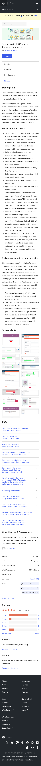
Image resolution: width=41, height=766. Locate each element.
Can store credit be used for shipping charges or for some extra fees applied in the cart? (13, 522)
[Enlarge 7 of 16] (17, 400)
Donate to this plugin (10, 668)
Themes (25, 685)
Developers (6, 706)
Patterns (25, 692)
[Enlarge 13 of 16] (36, 381)
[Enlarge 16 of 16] (36, 411)
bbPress (6, 724)
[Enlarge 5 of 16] (17, 373)
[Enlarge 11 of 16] (36, 367)
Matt (5, 721)
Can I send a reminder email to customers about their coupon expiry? (16, 461)
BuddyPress (8, 728)
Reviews (7, 70)
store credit (34, 588)
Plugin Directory (7, 9)
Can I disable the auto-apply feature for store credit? (13, 498)
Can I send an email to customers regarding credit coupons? (15, 429)
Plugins (24, 688)
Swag (25, 710)
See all (36, 634)
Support (7, 80)
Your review (6, 634)
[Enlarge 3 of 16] (17, 357)
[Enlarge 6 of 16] (17, 391)
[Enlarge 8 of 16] (17, 410)
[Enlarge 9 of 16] (36, 337)
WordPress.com (9, 717)
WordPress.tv (8, 710)
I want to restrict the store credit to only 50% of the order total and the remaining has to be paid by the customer (14, 481)
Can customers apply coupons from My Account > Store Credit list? (16, 453)
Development (9, 75)
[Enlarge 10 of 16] (36, 359)
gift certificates (33, 584)
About (4, 681)
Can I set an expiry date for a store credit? (11, 437)
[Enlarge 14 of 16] (36, 393)
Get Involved (27, 699)
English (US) (34, 579)
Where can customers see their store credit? (10, 445)
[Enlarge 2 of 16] (17, 350)
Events (24, 703)
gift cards (24, 584)
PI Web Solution (11, 50)
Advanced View (8, 598)
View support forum (9, 649)
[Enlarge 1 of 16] (17, 337)
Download (7, 56)
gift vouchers (25, 588)
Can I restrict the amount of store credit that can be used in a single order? (12, 470)
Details (7, 64)
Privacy (5, 692)
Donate (25, 706)
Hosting (5, 688)
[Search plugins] (24, 24)
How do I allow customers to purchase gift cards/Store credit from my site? (17, 513)
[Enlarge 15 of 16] (36, 400)
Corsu (9, 737)
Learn (4, 699)
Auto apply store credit (11, 491)
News (4, 685)
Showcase (26, 681)
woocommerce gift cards (30, 592)
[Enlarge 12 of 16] (36, 374)
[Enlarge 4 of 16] (17, 365)
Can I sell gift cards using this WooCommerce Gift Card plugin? (14, 506)
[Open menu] (37, 3)
